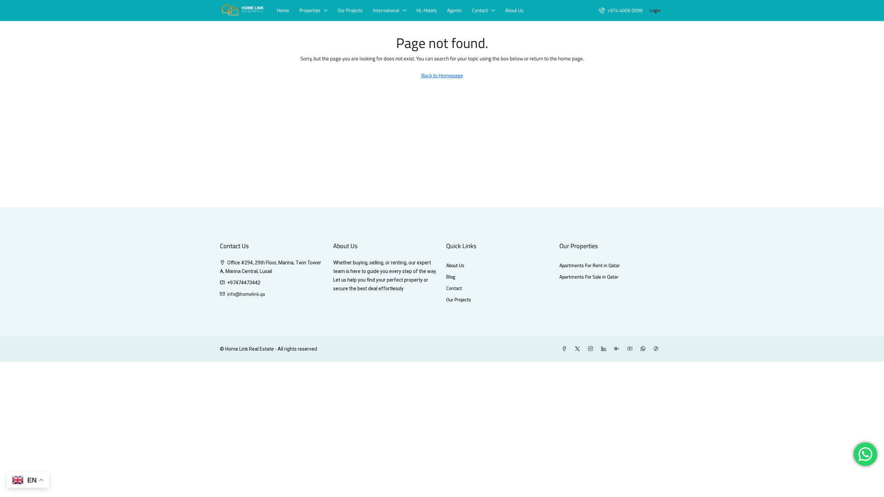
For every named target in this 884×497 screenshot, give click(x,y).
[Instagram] (592, 348)
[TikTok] (657, 348)
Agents (454, 10)
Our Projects (350, 10)
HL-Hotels (426, 10)
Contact (480, 10)
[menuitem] (620, 10)
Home (283, 10)
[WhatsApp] (644, 348)
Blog (450, 277)
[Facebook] (565, 348)
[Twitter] (579, 348)
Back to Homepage (442, 75)
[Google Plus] (618, 348)
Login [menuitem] (655, 10)
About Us (514, 10)
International (386, 10)
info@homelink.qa (246, 294)
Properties (309, 10)
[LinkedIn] (605, 348)
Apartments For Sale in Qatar (588, 277)
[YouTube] (631, 348)
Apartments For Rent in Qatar (589, 265)
